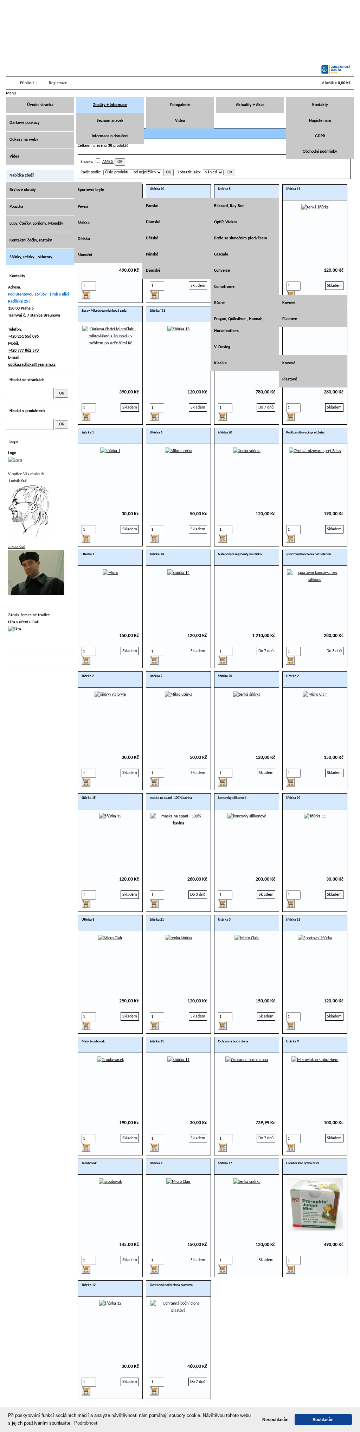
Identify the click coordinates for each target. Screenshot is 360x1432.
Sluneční (85, 255)
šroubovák (89, 1163)
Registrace (58, 83)
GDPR (320, 136)
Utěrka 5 (224, 189)
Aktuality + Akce (250, 105)
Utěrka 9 (292, 1041)
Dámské (153, 222)
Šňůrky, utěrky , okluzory (30, 257)
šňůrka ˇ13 (157, 311)
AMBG (108, 162)
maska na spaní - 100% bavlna (171, 798)
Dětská (84, 239)
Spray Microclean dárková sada (104, 311)
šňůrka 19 (293, 189)
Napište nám (320, 121)
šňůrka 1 (88, 433)
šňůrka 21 (157, 920)
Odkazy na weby (23, 140)
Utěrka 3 (224, 920)
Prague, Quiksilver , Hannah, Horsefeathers (238, 325)
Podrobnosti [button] (86, 1423)
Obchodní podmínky (320, 152)
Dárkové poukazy (24, 123)
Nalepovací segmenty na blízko (240, 554)
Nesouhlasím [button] (275, 1419)
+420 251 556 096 (23, 336)
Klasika (220, 363)
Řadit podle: (91, 172)
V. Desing (222, 347)
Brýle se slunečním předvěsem (240, 238)
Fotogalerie (180, 105)
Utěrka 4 (156, 1163)
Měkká (84, 223)
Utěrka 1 (88, 554)
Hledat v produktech (27, 411)
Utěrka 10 (157, 189)
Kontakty (320, 105)
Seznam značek (110, 121)
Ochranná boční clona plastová (171, 1285)
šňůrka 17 (225, 1163)
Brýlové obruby (22, 190)
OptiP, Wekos (225, 222)
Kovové (288, 303)
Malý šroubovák (93, 1041)
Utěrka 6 (156, 433)
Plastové (289, 319)
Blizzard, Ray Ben (229, 206)
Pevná (83, 207)
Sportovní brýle (91, 190)
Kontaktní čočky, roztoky (30, 240)
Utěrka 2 (292, 676)
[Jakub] (36, 594)
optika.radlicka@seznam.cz (32, 365)
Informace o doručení (110, 136)
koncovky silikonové (232, 798)
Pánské (152, 206)
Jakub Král (16, 547)
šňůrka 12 (89, 1285)
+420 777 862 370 (23, 351)
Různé (219, 303)
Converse (222, 270)
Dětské (152, 238)
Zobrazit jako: (189, 172)
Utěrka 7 (156, 676)
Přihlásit (27, 83)
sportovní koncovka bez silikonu (308, 554)
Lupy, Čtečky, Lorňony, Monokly (36, 223)
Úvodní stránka (40, 105)
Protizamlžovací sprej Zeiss (305, 433)
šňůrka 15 (89, 798)
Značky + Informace (110, 105)
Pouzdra (16, 207)
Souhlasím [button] (323, 1419)
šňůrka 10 (293, 798)
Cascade (221, 254)
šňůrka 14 (157, 554)
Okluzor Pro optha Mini (302, 1163)
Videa (180, 121)
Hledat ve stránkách (26, 380)
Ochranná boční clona (233, 1041)
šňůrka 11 (157, 1041)
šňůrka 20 (225, 433)
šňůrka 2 (88, 676)
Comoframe (224, 287)
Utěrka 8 (88, 920)
